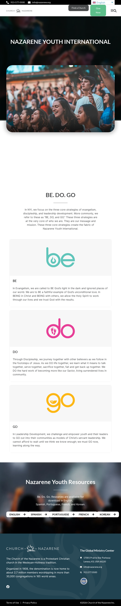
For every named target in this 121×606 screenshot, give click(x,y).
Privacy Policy (30, 602)
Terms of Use (12, 602)
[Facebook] (7, 586)
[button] (112, 10)
